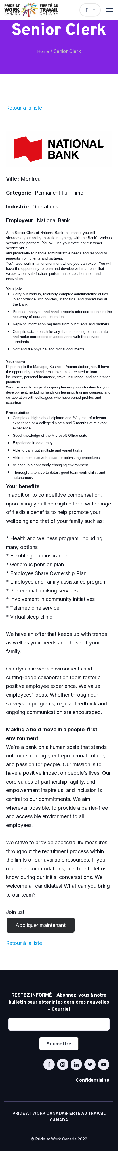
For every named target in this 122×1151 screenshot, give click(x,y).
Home (43, 51)
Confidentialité (92, 1080)
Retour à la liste (24, 108)
